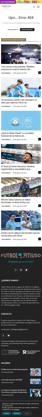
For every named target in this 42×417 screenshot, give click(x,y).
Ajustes (27, 413)
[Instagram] (21, 270)
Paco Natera (6, 73)
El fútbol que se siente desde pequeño (14, 369)
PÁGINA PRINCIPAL (27, 29)
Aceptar (6, 413)
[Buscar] (34, 7)
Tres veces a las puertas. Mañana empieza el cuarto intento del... (17, 68)
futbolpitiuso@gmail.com (19, 329)
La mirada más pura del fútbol (11, 380)
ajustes (16, 409)
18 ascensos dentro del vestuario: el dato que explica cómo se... (19, 101)
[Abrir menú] (38, 7)
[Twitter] (26, 270)
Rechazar (17, 413)
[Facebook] (15, 270)
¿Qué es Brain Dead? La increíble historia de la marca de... (17, 134)
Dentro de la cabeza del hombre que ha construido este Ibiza (20, 234)
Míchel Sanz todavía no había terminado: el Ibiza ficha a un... (16, 201)
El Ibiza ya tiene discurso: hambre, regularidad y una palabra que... (18, 167)
